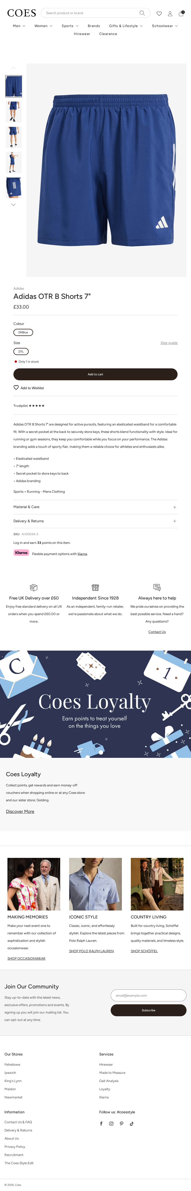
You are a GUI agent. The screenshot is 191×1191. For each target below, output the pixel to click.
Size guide (169, 343)
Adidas (18, 288)
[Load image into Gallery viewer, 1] (13, 86)
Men (17, 26)
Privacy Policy (14, 1147)
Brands (94, 26)
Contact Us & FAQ (18, 1122)
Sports (68, 26)
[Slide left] (13, 69)
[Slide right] (13, 204)
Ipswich (10, 1073)
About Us (11, 1138)
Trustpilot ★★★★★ (29, 406)
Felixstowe (12, 1064)
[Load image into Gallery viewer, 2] (13, 112)
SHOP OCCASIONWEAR (26, 958)
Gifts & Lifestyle (123, 26)
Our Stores (13, 1054)
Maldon (10, 1089)
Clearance (108, 34)
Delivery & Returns (18, 1130)
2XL (21, 351)
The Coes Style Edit (19, 1163)
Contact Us (157, 632)
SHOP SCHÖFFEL (144, 951)
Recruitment (13, 1155)
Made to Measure (112, 1073)
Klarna (82, 554)
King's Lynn (13, 1081)
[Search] (142, 13)
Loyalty (104, 1089)
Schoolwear (162, 26)
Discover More (20, 811)
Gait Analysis (108, 1081)
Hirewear (82, 34)
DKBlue (23, 332)
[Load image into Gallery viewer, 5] (13, 188)
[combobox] (95, 13)
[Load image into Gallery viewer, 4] (13, 162)
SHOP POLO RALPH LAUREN (91, 951)
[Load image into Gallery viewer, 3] (13, 137)
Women (41, 26)
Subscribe (148, 1010)
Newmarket (13, 1097)
